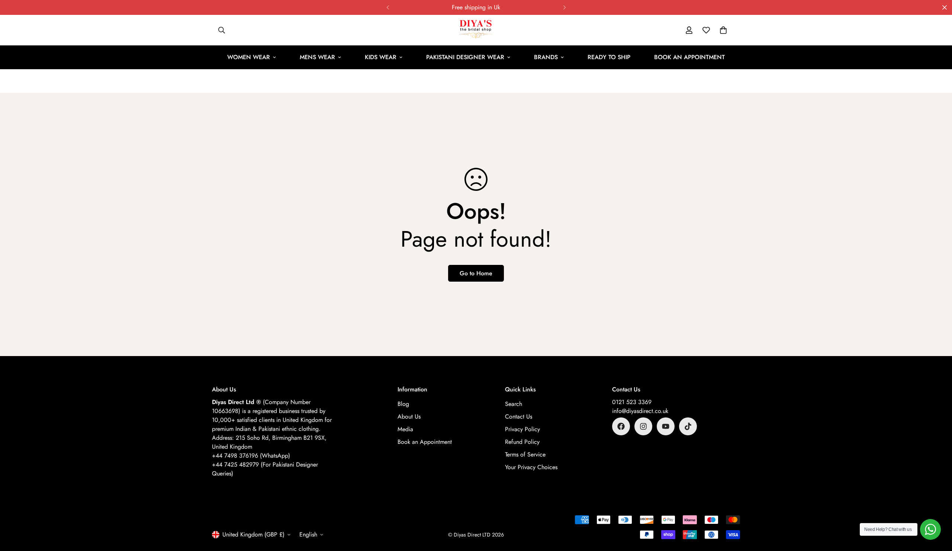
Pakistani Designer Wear (465, 57)
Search (513, 404)
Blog (403, 404)
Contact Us (518, 416)
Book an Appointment (689, 57)
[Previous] (387, 7)
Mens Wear (317, 57)
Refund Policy (522, 442)
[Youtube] (666, 426)
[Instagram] (643, 426)
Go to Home (476, 273)
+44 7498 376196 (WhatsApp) (251, 455)
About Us (409, 416)
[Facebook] (621, 426)
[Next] (564, 7)
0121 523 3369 (632, 402)
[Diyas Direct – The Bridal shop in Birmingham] (476, 30)
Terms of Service (525, 454)
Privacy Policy (522, 429)
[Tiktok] (688, 426)
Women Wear (248, 57)
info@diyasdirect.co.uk (640, 411)
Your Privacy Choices (531, 467)
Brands (546, 57)
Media (405, 429)
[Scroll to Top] (937, 510)
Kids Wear (380, 57)
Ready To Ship (609, 57)
